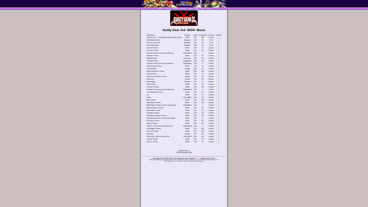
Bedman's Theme (153, 55)
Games (160, 8)
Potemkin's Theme (153, 113)
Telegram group (205, 158)
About (202, 8)
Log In (187, 158)
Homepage (156, 158)
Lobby (149, 97)
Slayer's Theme (152, 123)
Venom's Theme (152, 139)
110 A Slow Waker (153, 45)
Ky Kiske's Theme (153, 87)
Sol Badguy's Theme (154, 128)
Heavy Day (150, 79)
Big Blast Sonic (152, 58)
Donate (198, 158)
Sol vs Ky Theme (152, 131)
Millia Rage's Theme (154, 102)
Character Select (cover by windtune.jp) (160, 63)
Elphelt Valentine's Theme (155, 71)
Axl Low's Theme (152, 50)
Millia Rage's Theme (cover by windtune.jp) (161, 105)
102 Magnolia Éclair (153, 40)
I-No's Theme (151, 84)
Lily (148, 95)
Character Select (152, 61)
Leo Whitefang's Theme (155, 92)
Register (192, 158)
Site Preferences (179, 158)
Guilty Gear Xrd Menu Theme (156, 76)
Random (183, 8)
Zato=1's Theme (152, 141)
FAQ (196, 8)
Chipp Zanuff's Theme (154, 66)
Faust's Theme (152, 74)
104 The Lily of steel (153, 42)
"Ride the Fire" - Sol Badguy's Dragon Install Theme (164, 37)
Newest (167, 8)
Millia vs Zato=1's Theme (155, 108)
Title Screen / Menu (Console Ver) (158, 136)
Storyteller (150, 134)
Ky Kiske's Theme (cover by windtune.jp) (160, 89)
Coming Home (151, 68)
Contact (171, 158)
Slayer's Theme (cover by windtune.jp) (160, 126)
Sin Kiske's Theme (153, 121)
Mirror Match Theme (153, 110)
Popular (175, 8)
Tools (208, 8)
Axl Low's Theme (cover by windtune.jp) (160, 53)
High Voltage (151, 82)
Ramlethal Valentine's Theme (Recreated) (161, 118)
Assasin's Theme (152, 48)
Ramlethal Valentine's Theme (157, 115)
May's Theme (151, 100)
